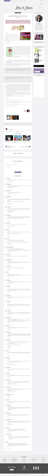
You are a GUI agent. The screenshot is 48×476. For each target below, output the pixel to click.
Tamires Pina (9, 317)
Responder (9, 188)
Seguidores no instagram (10, 394)
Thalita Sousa (9, 295)
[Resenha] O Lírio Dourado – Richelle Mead (24, 147)
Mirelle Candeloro (9, 419)
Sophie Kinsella (21, 131)
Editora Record (17, 131)
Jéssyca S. (8, 325)
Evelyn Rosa (8, 367)
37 (16, 129)
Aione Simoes (11, 129)
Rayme (8, 427)
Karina (8, 399)
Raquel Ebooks (9, 254)
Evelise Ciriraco (9, 387)
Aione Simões (10, 434)
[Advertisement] (38, 86)
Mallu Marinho (9, 259)
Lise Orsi (8, 238)
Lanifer (8, 350)
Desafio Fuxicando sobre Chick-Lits (10, 131)
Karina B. (8, 229)
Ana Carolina (9, 301)
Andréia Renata (9, 310)
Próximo (44, 37)
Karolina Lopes (9, 405)
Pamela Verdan (9, 190)
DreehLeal (8, 339)
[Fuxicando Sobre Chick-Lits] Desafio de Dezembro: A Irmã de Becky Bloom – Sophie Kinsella (18, 16)
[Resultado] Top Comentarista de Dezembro (11, 147)
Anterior (33, 37)
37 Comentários (18, 18)
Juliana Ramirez (9, 196)
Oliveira (8, 373)
